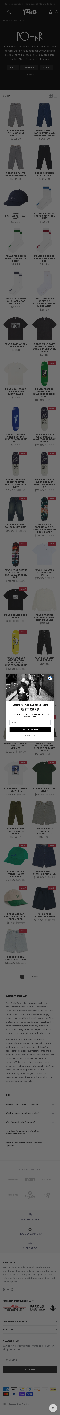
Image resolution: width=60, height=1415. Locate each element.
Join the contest (30, 729)
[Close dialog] (50, 678)
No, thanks (30, 735)
